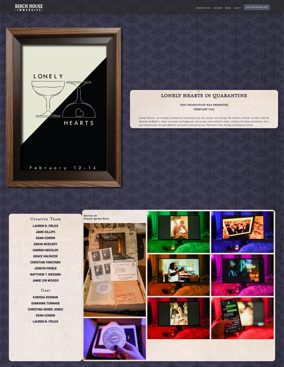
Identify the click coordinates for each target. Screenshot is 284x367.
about (237, 8)
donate (218, 8)
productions (203, 8)
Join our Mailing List (257, 7)
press (228, 8)
